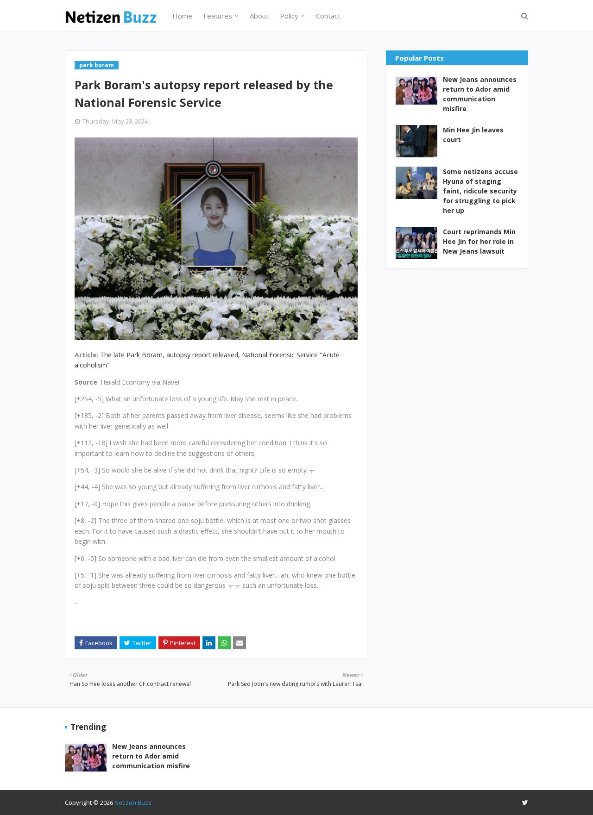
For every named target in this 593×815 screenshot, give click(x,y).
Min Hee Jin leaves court (473, 134)
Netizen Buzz (132, 802)
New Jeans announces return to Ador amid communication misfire (480, 94)
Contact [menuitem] (328, 15)
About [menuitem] (259, 15)
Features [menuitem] (217, 15)
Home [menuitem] (182, 15)
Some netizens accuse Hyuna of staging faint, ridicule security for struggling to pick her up (480, 191)
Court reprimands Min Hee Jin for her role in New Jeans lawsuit (479, 241)
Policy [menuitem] (289, 15)
